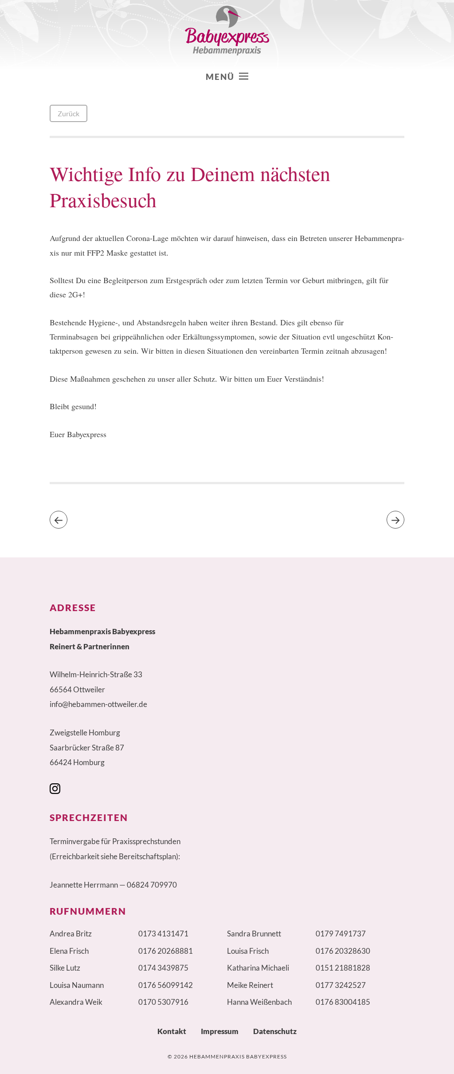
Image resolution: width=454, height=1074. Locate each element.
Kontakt (171, 1031)
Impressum (220, 1031)
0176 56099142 (165, 985)
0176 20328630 (343, 951)
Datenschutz (275, 1031)
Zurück (68, 113)
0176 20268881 (165, 951)
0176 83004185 (343, 1002)
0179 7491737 (341, 933)
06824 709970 (152, 884)
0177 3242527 (341, 985)
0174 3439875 (163, 967)
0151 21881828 (343, 967)
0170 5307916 (163, 1002)
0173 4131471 (163, 933)
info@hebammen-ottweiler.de (98, 704)
